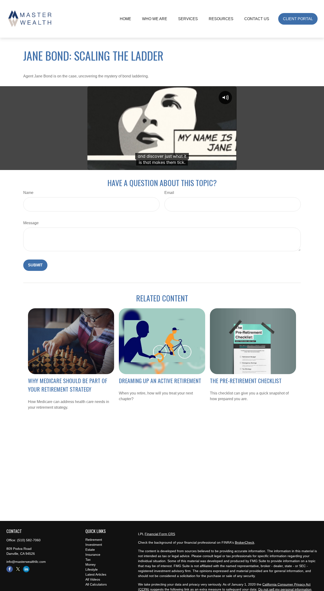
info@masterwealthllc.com (26, 562)
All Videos (92, 579)
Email (169, 193)
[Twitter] (18, 569)
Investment (93, 544)
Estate (90, 549)
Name (28, 193)
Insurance (92, 554)
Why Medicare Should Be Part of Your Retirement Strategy (67, 384)
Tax (88, 559)
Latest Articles (95, 574)
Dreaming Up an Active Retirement (160, 380)
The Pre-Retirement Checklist (246, 380)
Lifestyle (91, 569)
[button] (125, 19)
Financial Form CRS (160, 534)
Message (31, 223)
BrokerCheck (244, 542)
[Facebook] (9, 569)
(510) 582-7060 (29, 540)
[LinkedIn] (26, 569)
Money (90, 564)
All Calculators (96, 584)
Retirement (93, 540)
